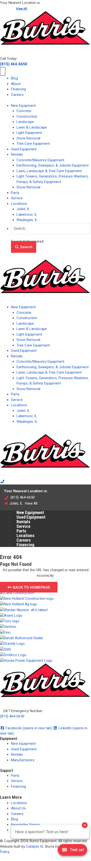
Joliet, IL (23, 209)
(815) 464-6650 (13, 64)
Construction (27, 116)
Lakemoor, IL (27, 214)
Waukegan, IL (27, 220)
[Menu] (2, 71)
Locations (19, 203)
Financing (18, 89)
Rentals (17, 154)
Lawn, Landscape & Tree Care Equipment (49, 171)
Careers (17, 94)
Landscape (25, 122)
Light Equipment (29, 133)
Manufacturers (22, 760)
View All (21, 8)
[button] (23, 247)
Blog (14, 78)
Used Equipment (24, 149)
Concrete (24, 111)
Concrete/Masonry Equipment (40, 160)
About (16, 84)
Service (17, 198)
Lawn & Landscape (32, 127)
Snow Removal (28, 138)
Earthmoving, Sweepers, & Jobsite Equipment (53, 165)
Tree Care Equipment (33, 143)
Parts (15, 193)
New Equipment (23, 105)
